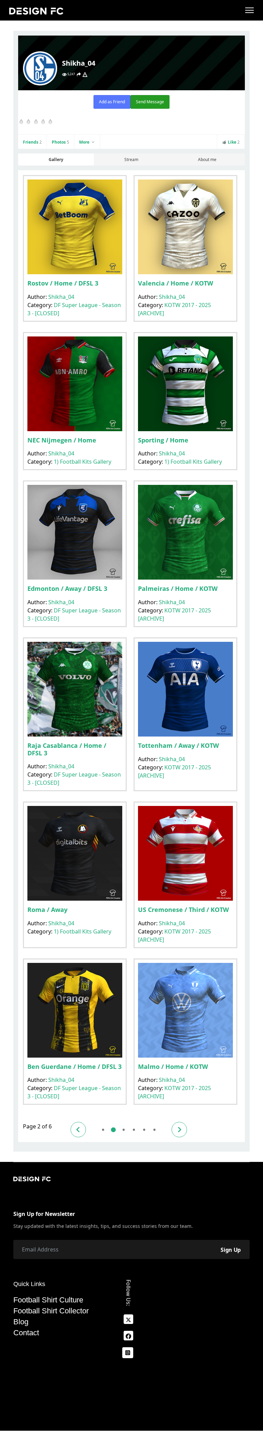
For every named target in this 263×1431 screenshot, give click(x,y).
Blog (20, 1322)
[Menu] (249, 10)
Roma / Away (47, 909)
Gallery (56, 159)
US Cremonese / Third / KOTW (183, 909)
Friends (32, 142)
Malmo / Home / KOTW (173, 1066)
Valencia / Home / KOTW (175, 283)
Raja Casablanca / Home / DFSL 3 (66, 749)
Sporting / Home (163, 440)
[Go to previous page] (78, 1129)
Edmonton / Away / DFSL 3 (67, 588)
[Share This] (78, 74)
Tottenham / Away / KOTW (178, 745)
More (84, 142)
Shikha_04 (61, 297)
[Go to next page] (179, 1129)
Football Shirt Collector (51, 1311)
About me (207, 159)
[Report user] (85, 74)
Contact (26, 1333)
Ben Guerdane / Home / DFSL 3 (74, 1066)
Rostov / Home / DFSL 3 (62, 283)
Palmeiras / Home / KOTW (177, 588)
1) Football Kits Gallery (82, 461)
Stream (131, 159)
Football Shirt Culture (48, 1300)
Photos (60, 142)
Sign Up (231, 1250)
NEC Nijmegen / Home (61, 440)
